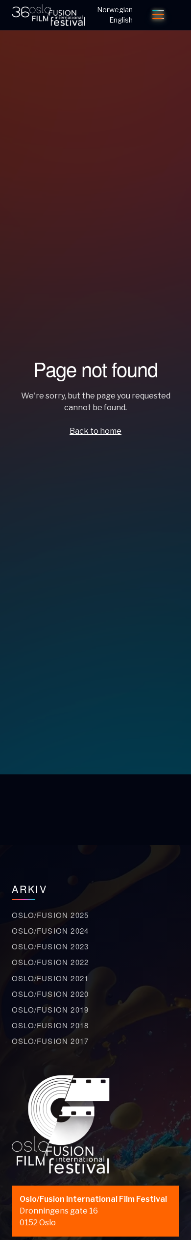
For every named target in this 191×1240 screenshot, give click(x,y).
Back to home (95, 431)
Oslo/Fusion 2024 (50, 930)
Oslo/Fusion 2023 (50, 946)
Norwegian (115, 9)
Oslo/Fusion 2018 (50, 1025)
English (121, 20)
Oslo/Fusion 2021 (50, 978)
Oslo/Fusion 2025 (50, 915)
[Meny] (158, 14)
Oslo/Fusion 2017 (50, 1041)
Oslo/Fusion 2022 (50, 962)
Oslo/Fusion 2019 (50, 1009)
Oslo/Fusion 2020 (50, 994)
